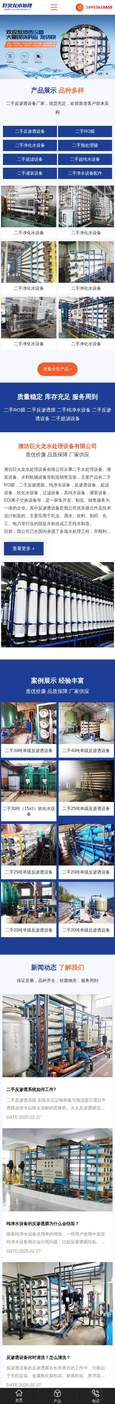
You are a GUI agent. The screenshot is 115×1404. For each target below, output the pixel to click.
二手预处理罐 (85, 145)
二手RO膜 (85, 131)
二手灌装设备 (30, 173)
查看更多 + (24, 548)
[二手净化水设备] (28, 206)
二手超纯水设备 (85, 159)
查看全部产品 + (57, 369)
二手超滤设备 (30, 159)
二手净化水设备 (30, 145)
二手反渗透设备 (30, 131)
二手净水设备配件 (85, 173)
